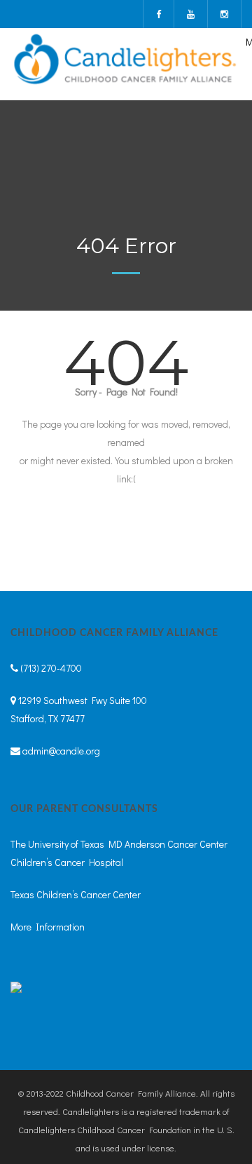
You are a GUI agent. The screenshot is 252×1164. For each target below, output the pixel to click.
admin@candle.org (61, 750)
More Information (47, 926)
